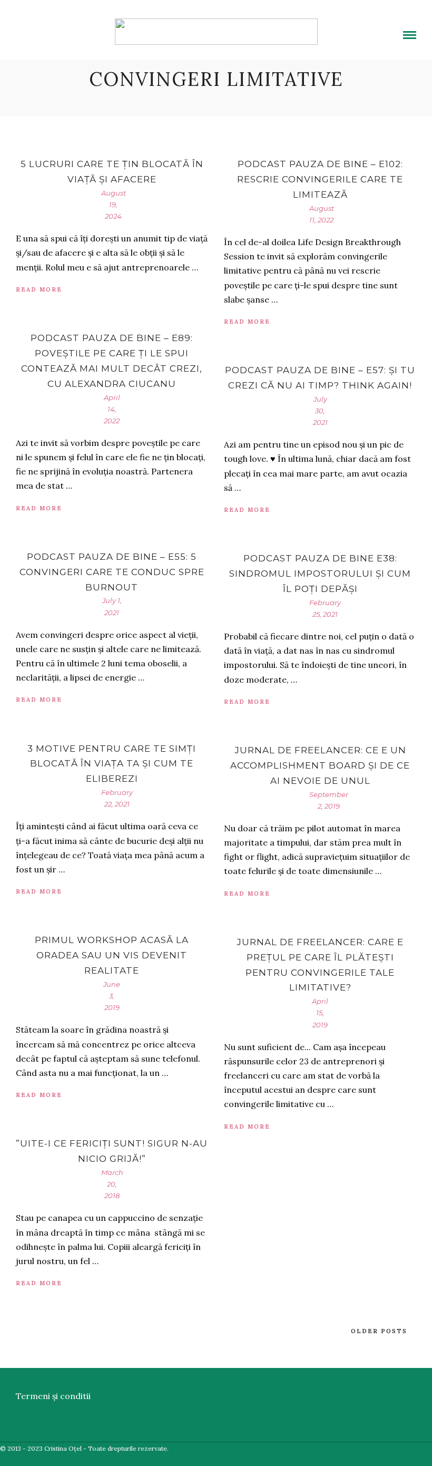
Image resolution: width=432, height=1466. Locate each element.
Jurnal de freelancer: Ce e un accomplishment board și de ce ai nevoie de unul (320, 765)
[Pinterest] (70, 29)
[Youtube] (44, 29)
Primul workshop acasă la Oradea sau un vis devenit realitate (112, 955)
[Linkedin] (57, 29)
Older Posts (379, 1331)
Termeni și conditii (53, 1396)
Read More (39, 289)
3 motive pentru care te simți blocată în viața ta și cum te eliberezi (111, 763)
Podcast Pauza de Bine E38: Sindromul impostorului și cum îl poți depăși (320, 573)
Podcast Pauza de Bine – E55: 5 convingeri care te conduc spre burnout (111, 572)
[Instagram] (82, 29)
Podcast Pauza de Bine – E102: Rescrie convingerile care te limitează (320, 179)
